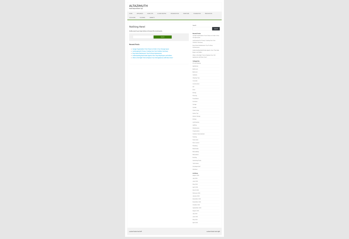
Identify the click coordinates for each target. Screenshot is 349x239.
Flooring (142, 17)
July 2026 (195, 178)
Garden (194, 107)
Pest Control (196, 142)
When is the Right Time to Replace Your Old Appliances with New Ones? (153, 57)
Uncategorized (196, 166)
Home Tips (150, 13)
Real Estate (195, 148)
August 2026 (196, 175)
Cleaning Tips (196, 77)
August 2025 (196, 210)
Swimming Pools (197, 160)
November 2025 (197, 201)
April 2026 (195, 187)
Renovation (208, 13)
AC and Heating (161, 13)
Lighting (195, 125)
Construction (196, 83)
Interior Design (196, 116)
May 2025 (195, 219)
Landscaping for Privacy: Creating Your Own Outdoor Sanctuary (150, 51)
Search (194, 25)
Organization (175, 13)
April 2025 (195, 222)
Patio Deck (195, 139)
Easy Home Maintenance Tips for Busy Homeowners (147, 53)
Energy (194, 92)
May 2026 (195, 184)
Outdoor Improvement (199, 133)
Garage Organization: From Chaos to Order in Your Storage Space (151, 49)
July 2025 (195, 213)
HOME (130, 13)
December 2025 (197, 198)
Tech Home (132, 17)
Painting (195, 136)
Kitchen (194, 119)
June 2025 (195, 216)
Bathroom (195, 69)
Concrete (195, 80)
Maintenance (196, 128)
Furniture (186, 13)
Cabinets (152, 17)
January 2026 (196, 196)
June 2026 (195, 181)
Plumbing (195, 145)
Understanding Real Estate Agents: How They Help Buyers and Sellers (152, 55)
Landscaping (196, 122)
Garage (194, 104)
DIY (193, 86)
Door (194, 89)
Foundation (197, 13)
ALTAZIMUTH (138, 5)
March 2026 (196, 190)
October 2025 (196, 204)
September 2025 (197, 207)
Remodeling (196, 151)
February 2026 (196, 193)
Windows (195, 169)
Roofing (195, 157)
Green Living (196, 110)
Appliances (140, 13)
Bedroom (195, 72)
